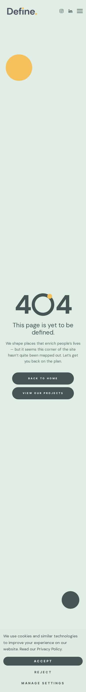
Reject (43, 672)
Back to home (43, 378)
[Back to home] (22, 11)
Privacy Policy (49, 649)
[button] (80, 11)
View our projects (43, 393)
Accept (43, 661)
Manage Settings (43, 683)
